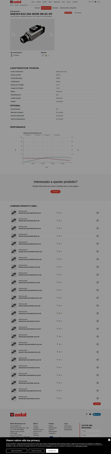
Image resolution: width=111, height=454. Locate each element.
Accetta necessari (36, 450)
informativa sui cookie (81, 446)
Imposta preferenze (16, 450)
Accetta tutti (52, 450)
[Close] (109, 440)
